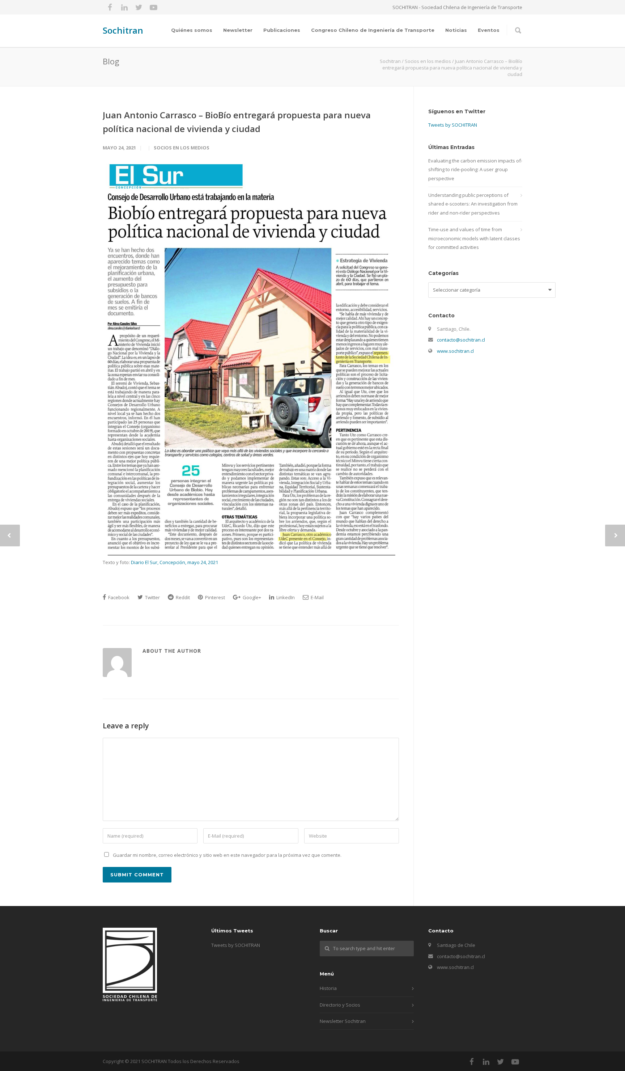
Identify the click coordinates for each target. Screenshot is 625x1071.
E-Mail (317, 597)
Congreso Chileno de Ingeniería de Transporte (372, 30)
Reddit (182, 597)
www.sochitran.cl (455, 351)
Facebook (118, 597)
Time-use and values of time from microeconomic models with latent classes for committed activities (474, 238)
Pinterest (214, 597)
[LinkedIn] (124, 7)
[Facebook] (110, 7)
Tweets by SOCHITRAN (452, 125)
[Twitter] (139, 7)
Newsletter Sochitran (343, 1021)
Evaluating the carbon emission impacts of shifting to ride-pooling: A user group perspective (474, 169)
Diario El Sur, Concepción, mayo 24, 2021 (174, 562)
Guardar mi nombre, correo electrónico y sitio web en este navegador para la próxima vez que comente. (227, 855)
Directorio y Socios (340, 1005)
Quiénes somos (191, 30)
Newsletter (237, 30)
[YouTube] (153, 7)
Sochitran (123, 30)
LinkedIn (285, 597)
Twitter (152, 597)
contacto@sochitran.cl (461, 339)
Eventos (488, 30)
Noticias (456, 30)
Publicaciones (281, 30)
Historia (328, 988)
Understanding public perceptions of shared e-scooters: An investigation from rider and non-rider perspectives (473, 204)
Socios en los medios (181, 147)
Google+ (251, 597)
